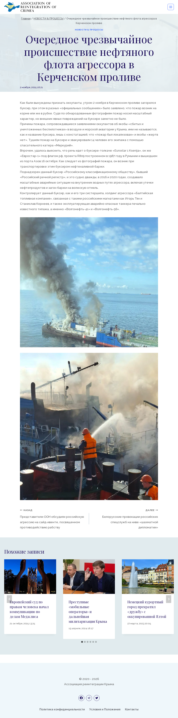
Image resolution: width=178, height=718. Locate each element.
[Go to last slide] (9, 599)
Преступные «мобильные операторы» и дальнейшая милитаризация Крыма (88, 611)
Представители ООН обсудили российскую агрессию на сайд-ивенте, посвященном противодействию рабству (52, 519)
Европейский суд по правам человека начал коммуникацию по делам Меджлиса (29, 609)
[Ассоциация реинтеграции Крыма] (30, 7)
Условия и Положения (104, 709)
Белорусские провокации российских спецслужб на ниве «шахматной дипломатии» (130, 519)
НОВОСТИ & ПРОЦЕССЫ (89, 30)
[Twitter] (97, 698)
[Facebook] (81, 698)
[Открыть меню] (171, 7)
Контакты (132, 709)
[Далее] (168, 599)
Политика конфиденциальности (62, 709)
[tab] (82, 642)
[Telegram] (89, 698)
